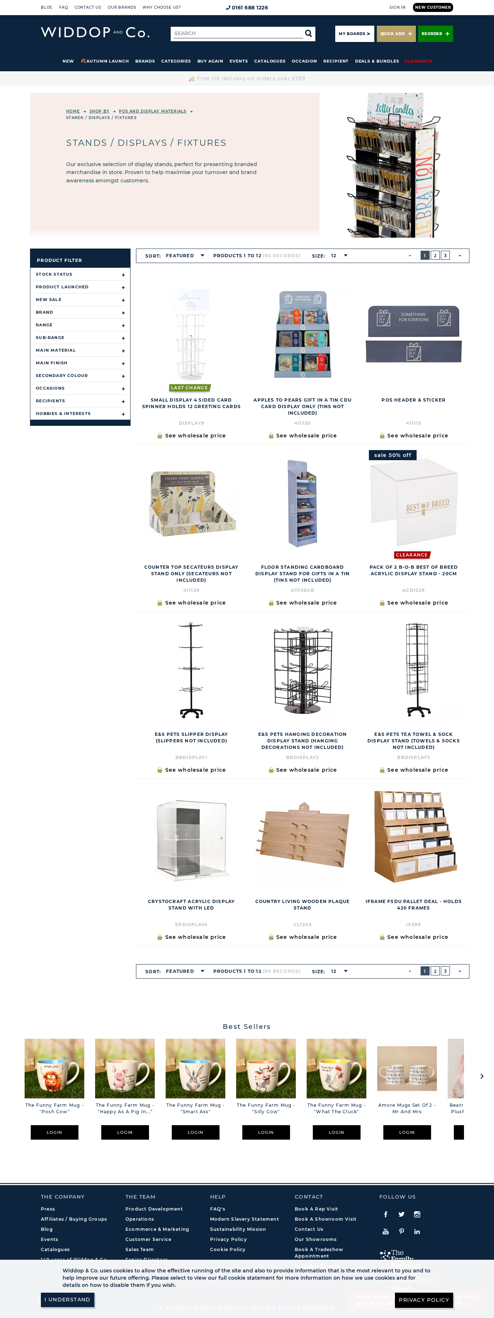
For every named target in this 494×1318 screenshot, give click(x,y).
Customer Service (148, 1239)
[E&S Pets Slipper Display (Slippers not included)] (191, 670)
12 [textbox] (333, 255)
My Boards (352, 33)
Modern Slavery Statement (244, 1219)
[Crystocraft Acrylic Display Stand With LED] (191, 837)
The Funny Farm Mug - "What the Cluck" (336, 1108)
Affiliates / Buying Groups (74, 1219)
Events (239, 61)
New (68, 61)
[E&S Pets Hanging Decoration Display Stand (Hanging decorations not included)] (302, 670)
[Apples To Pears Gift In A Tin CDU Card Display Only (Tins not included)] (302, 335)
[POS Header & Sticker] (413, 335)
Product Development (154, 1209)
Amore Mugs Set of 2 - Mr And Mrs (407, 1108)
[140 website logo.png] (95, 32)
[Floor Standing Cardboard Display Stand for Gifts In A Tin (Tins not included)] (302, 502)
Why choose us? (161, 7)
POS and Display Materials (152, 111)
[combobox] (183, 256)
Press (48, 1209)
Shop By (100, 111)
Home (73, 111)
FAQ (63, 7)
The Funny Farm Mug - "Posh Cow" (54, 1108)
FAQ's (217, 1209)
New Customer (433, 7)
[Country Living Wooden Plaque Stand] (302, 837)
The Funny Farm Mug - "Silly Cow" (266, 1108)
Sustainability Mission (238, 1229)
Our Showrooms (316, 1239)
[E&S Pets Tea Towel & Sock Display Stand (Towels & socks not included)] (413, 670)
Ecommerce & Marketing (157, 1229)
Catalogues (270, 61)
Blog (47, 7)
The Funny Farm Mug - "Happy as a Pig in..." (125, 1108)
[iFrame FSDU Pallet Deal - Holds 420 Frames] (413, 837)
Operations (139, 1219)
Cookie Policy (228, 1249)
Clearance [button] (418, 61)
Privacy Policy (228, 1239)
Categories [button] (176, 61)
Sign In (397, 7)
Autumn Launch (107, 61)
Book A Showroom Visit (326, 1219)
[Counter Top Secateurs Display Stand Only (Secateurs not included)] (191, 502)
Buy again (210, 61)
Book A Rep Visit (316, 1209)
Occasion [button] (304, 61)
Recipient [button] (336, 61)
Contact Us (87, 7)
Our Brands (122, 7)
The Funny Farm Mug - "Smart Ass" (195, 1108)
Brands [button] (145, 61)
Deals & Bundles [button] (377, 61)
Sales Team (139, 1249)
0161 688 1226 (250, 7)
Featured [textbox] (180, 255)
